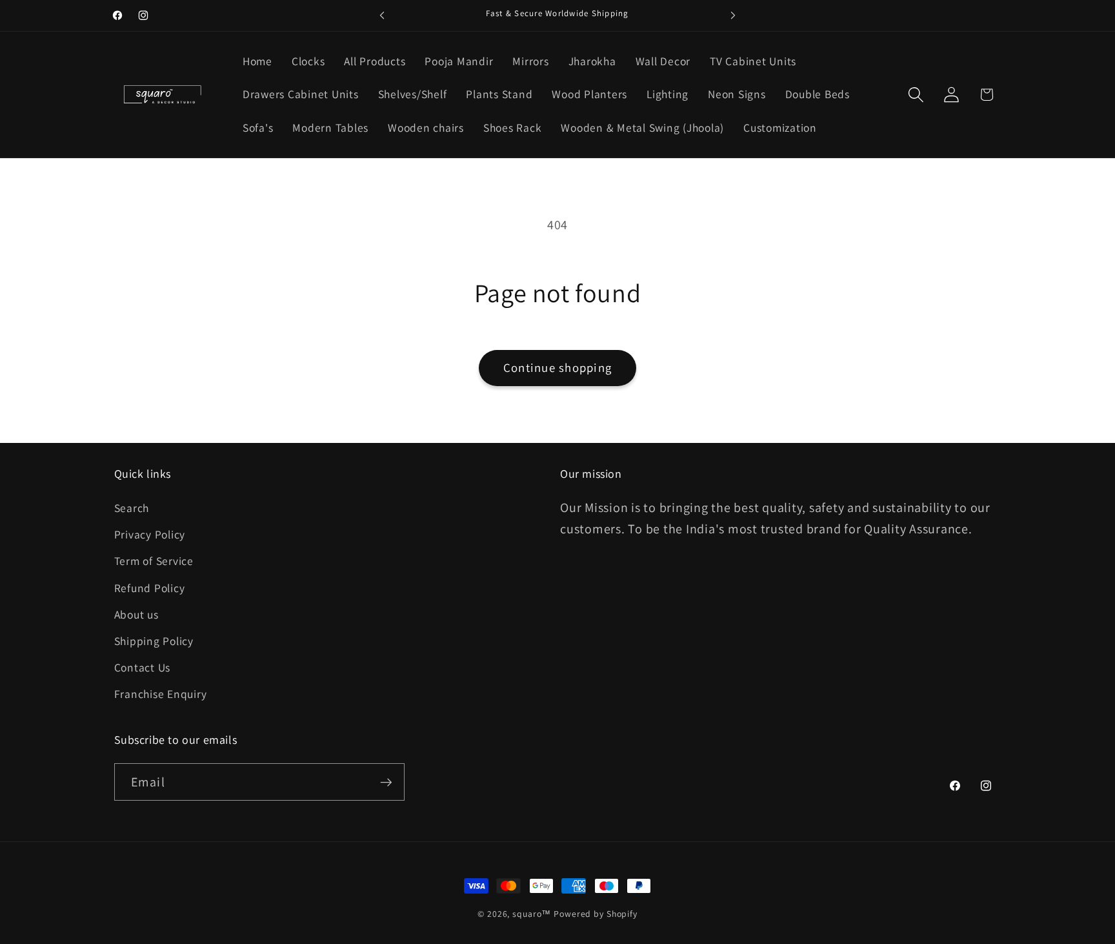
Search (132, 507)
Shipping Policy (154, 640)
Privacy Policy (150, 534)
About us (136, 614)
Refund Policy (149, 587)
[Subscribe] (386, 782)
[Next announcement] (733, 15)
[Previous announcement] (382, 15)
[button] (916, 94)
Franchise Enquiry (160, 693)
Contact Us (142, 667)
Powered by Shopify (596, 913)
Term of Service (154, 560)
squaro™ (531, 913)
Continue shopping (557, 367)
